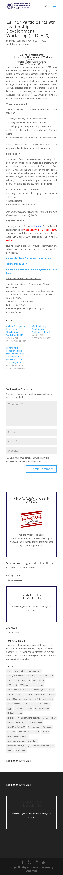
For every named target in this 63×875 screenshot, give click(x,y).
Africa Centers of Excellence (18, 690)
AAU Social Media (46, 676)
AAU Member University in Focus (27, 671)
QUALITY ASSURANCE (16, 727)
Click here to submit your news (20, 567)
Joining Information (16, 263)
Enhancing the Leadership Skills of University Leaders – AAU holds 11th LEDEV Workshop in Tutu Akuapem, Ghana (17, 355)
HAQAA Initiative (42, 708)
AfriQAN (50, 694)
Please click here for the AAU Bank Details (28, 258)
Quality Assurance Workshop (40, 727)
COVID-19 (37, 704)
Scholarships (23, 732)
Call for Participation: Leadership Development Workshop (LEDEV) (16, 330)
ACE (34, 680)
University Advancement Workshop (22, 741)
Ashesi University (14, 699)
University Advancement (17, 736)
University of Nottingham (43, 745)
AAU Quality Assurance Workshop (21, 676)
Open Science (22, 722)
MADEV (10, 722)
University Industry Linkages (18, 745)
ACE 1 (41, 680)
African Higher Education (43, 690)
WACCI (10, 750)
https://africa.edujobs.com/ (24, 538)
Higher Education (14, 713)
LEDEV (53, 718)
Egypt (9, 708)
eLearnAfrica (20, 708)
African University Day (35, 694)
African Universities (15, 694)
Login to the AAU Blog (18, 784)
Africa (40, 685)
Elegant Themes (31, 867)
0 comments (25, 44)
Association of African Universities (38, 699)
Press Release (36, 722)
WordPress (31, 870)
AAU (9, 671)
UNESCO (45, 732)
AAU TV (10, 680)
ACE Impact (12, 685)
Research (11, 732)
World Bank (21, 750)
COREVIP (26, 704)
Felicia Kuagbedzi (17, 40)
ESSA (30, 708)
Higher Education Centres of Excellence (23, 718)
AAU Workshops (23, 680)
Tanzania (35, 732)
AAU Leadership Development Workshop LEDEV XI (41, 329)
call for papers (13, 704)
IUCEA (45, 718)
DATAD (47, 704)
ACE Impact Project (27, 685)
